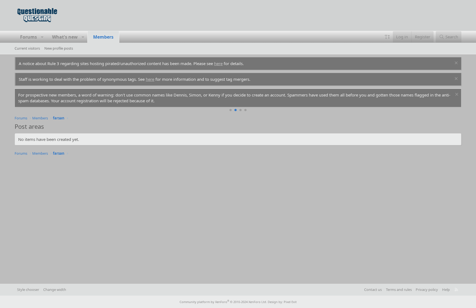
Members (103, 37)
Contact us (373, 289)
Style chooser (28, 289)
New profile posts (58, 48)
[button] (42, 37)
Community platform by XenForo (223, 302)
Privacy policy (427, 289)
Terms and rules (399, 289)
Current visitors (27, 48)
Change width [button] (54, 289)
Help (446, 289)
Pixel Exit (290, 302)
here (218, 63)
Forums (28, 37)
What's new (65, 37)
